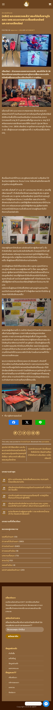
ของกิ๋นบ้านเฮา (8, 536)
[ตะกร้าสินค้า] (50, 4)
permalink (45, 441)
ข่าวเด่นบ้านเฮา (7, 13)
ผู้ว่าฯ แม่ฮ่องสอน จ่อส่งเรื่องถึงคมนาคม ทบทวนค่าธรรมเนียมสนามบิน (28, 480)
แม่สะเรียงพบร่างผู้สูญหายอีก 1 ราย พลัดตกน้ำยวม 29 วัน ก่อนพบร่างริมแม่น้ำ (28, 512)
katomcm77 (30, 30)
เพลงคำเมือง (7, 565)
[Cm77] (26, 4)
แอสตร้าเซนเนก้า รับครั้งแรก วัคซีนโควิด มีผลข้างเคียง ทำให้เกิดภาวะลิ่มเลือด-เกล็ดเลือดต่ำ (39, 453)
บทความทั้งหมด (8, 555)
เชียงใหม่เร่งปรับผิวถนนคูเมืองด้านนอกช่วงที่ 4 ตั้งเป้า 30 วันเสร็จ (29, 488)
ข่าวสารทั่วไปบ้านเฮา (10, 541)
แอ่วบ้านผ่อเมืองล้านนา (11, 569)
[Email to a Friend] (29, 433)
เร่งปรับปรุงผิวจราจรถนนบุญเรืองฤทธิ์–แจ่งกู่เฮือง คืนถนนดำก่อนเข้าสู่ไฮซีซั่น (28, 496)
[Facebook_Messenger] (46, 703)
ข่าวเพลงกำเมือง (8, 550)
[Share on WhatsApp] (15, 433)
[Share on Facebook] (20, 433)
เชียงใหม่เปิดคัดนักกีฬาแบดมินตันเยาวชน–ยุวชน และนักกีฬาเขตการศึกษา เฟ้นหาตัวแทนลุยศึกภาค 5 (29, 504)
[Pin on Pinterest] (33, 433)
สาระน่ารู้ (5, 560)
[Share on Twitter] (24, 433)
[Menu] (3, 4)
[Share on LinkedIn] (38, 433)
